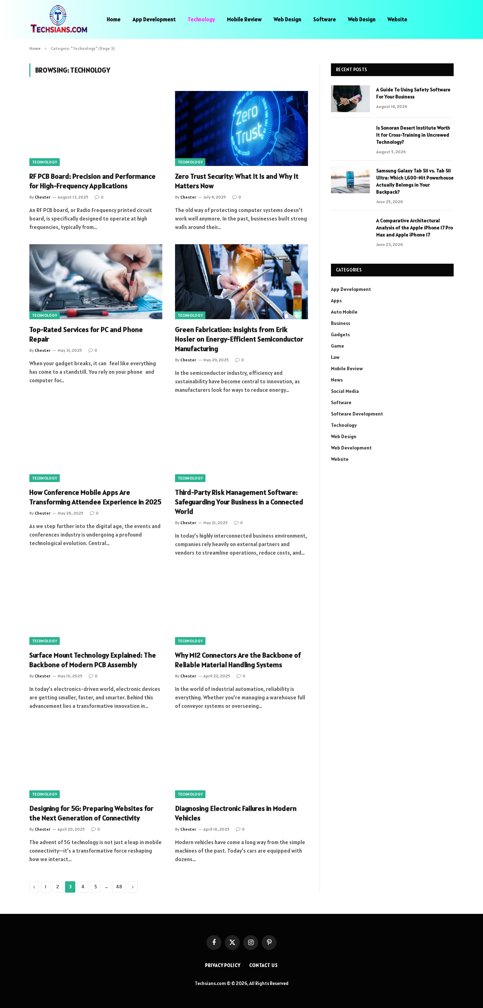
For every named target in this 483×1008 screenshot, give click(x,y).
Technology (201, 19)
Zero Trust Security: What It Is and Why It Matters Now (236, 181)
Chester (43, 197)
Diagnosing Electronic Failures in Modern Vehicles (236, 813)
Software (324, 19)
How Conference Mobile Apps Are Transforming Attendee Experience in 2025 (95, 497)
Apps (336, 300)
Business (340, 323)
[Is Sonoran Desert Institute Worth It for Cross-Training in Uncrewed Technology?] (350, 137)
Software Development (357, 414)
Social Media (345, 391)
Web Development (351, 448)
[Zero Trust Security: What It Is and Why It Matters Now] (241, 128)
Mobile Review (244, 19)
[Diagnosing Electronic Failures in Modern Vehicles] (241, 760)
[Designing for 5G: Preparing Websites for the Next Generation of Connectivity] (95, 760)
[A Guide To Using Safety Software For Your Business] (350, 98)
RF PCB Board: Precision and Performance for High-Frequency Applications (92, 181)
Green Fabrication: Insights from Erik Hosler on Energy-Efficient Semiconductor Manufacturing (239, 339)
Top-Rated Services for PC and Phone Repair (86, 334)
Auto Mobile (344, 312)
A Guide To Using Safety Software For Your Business (413, 93)
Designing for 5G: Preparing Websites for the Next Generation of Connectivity (91, 813)
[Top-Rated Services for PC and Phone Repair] (95, 281)
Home (114, 19)
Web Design (287, 19)
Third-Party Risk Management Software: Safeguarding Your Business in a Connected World (239, 502)
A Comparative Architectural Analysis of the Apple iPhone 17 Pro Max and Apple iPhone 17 (414, 227)
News (337, 380)
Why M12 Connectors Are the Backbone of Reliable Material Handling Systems (238, 660)
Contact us (263, 965)
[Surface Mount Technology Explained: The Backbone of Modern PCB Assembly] (95, 607)
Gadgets (340, 334)
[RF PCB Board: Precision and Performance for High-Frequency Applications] (95, 128)
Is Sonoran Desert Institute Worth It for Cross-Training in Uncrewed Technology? (413, 135)
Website (397, 19)
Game (337, 346)
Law (335, 357)
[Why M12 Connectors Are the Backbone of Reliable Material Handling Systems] (241, 607)
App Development (154, 19)
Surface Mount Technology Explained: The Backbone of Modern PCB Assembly (92, 660)
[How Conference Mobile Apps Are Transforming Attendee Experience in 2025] (95, 444)
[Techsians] (58, 19)
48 (119, 887)
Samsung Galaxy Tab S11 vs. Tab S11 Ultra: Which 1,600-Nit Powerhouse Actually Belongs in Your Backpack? (415, 181)
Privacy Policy (222, 965)
